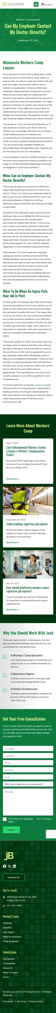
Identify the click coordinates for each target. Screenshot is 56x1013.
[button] (36, 4)
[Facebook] (4, 866)
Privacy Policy (36, 1001)
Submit (11, 830)
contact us (39, 384)
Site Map (21, 1001)
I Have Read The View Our (30, 820)
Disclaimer (28, 819)
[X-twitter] (9, 866)
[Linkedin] (14, 866)
